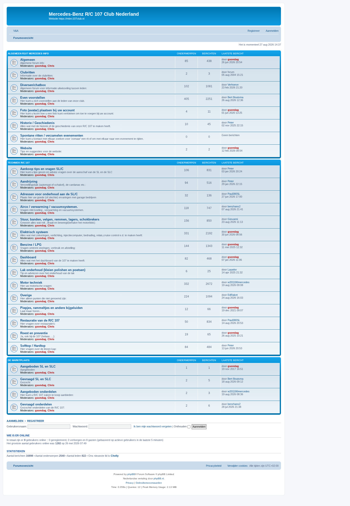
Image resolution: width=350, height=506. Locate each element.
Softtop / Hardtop (32, 346)
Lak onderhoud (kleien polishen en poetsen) (52, 270)
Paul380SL (234, 193)
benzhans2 (234, 206)
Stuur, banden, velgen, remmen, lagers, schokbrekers (59, 219)
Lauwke (232, 269)
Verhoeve (233, 84)
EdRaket (233, 294)
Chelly (115, 455)
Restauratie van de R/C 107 (40, 320)
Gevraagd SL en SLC (35, 379)
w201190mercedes (239, 282)
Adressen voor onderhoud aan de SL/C (49, 194)
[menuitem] (13, 31)
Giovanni (233, 219)
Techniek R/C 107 (19, 162)
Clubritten (27, 72)
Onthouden (180, 426)
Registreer (35, 420)
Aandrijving (28, 181)
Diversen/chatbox (33, 85)
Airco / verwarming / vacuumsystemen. (49, 207)
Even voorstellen (32, 97)
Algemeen (27, 59)
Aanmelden (15, 420)
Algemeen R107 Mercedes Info (28, 53)
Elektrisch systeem (34, 232)
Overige (26, 295)
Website (26, 148)
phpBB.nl (159, 478)
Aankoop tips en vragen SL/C (41, 169)
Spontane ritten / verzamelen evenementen (51, 135)
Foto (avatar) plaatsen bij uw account (47, 110)
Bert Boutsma (235, 97)
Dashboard (28, 257)
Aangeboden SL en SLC (37, 366)
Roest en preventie (34, 333)
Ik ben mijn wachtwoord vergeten (153, 426)
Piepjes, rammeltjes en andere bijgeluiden (51, 308)
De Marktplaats (19, 360)
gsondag (40, 65)
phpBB (131, 474)
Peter (231, 122)
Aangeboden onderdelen (38, 392)
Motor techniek (31, 282)
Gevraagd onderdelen (36, 404)
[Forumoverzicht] (28, 15)
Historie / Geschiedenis (37, 123)
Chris (51, 65)
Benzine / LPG (30, 244)
